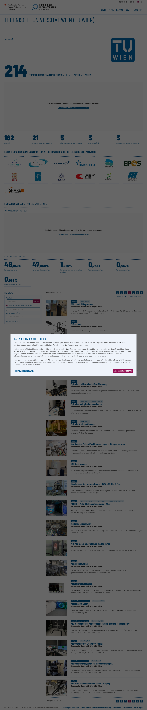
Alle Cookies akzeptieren (123, 371)
